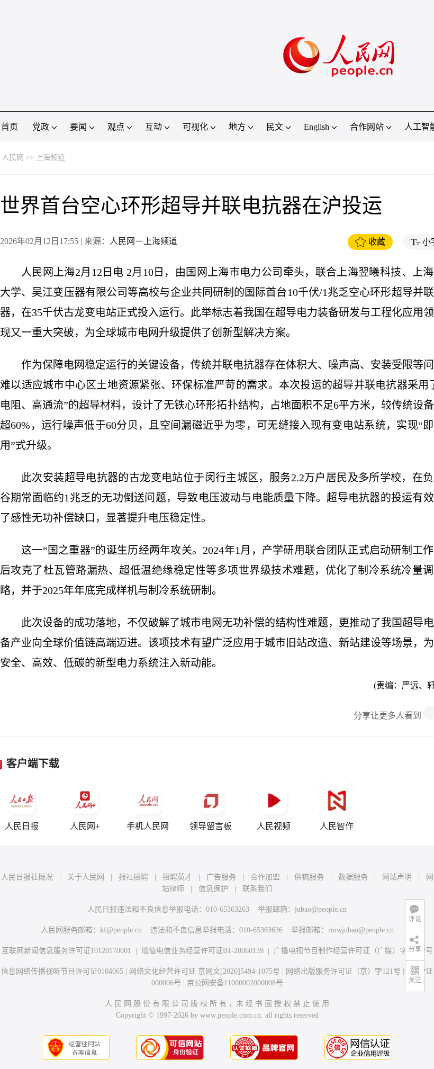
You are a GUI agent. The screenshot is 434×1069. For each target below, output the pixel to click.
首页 (9, 126)
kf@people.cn (121, 930)
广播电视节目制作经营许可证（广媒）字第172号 (353, 951)
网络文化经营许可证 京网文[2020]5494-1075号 (204, 971)
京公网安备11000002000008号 (235, 983)
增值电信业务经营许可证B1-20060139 (202, 951)
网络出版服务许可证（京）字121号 (343, 971)
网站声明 (397, 877)
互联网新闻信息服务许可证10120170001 (66, 951)
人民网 (13, 157)
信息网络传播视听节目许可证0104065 (62, 971)
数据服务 (353, 877)
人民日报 (22, 826)
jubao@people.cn (321, 909)
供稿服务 (309, 877)
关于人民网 (85, 877)
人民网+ (85, 826)
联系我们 (257, 889)
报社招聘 (133, 877)
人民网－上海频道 (143, 241)
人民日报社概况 (27, 877)
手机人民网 (147, 826)
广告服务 (221, 877)
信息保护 (213, 889)
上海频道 (50, 157)
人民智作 (337, 826)
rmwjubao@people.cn (361, 930)
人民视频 (274, 826)
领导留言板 (210, 826)
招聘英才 (177, 877)
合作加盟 (265, 877)
